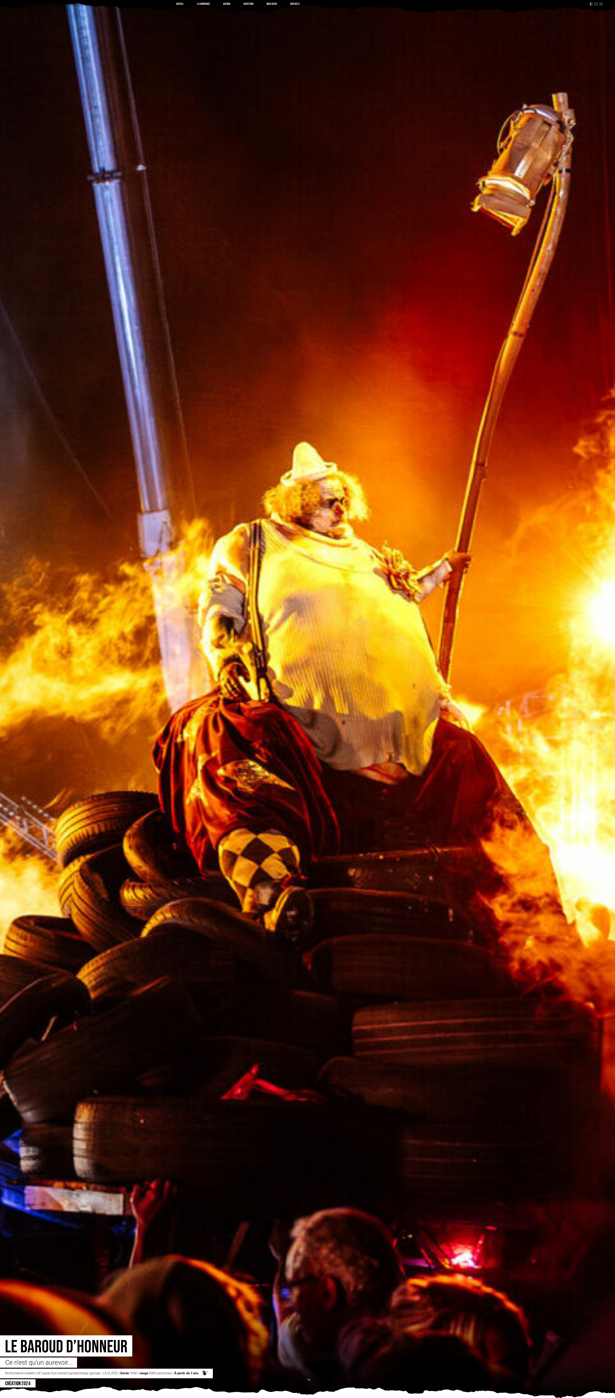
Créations (248, 4)
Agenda (226, 4)
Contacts (294, 4)
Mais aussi (272, 4)
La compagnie (203, 4)
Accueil (180, 4)
